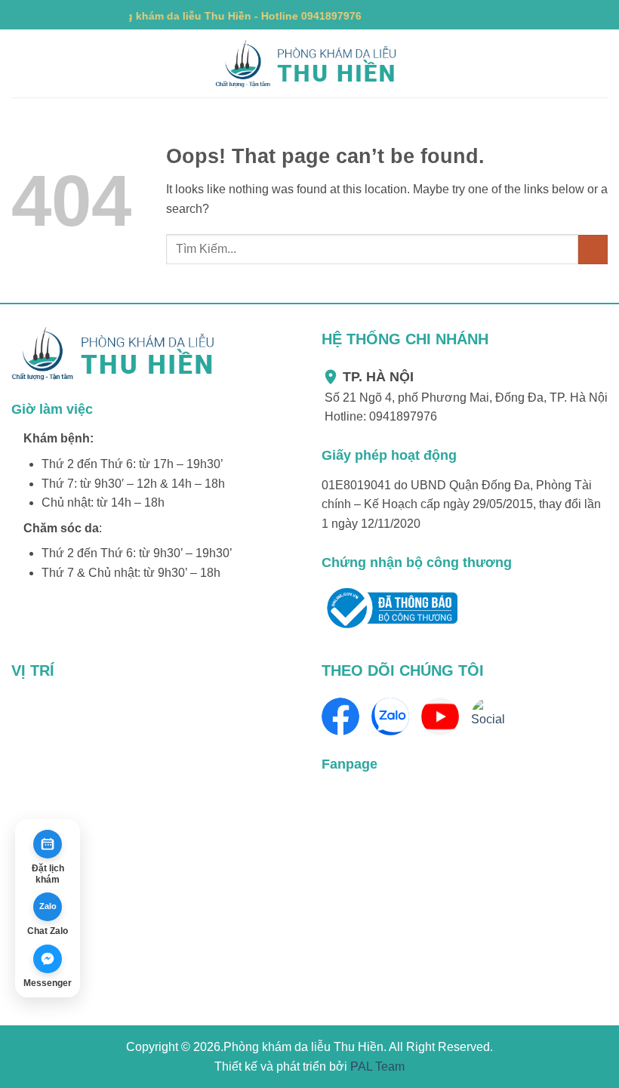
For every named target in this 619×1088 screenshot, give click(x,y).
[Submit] (593, 249)
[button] (20, 63)
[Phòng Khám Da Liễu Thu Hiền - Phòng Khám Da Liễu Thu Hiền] (309, 64)
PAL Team (377, 1066)
